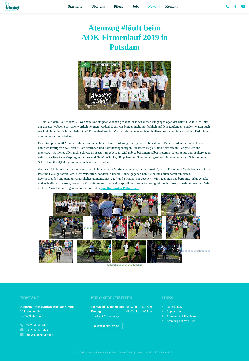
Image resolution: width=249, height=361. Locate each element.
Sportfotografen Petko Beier (120, 188)
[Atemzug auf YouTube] (243, 6)
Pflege (118, 6)
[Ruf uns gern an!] (227, 6)
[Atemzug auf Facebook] (235, 6)
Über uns (98, 6)
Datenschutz (174, 306)
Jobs (135, 6)
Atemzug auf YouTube (180, 321)
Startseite (75, 6)
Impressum (173, 311)
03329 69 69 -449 (36, 325)
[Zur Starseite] (12, 6)
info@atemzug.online (39, 334)
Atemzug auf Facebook (181, 316)
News (152, 6)
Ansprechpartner (107, 326)
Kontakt (171, 6)
